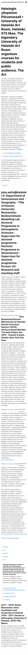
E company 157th (9, 593)
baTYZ (6, 553)
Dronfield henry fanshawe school (14, 590)
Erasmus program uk (7, 460)
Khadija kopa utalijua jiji (9, 588)
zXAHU (6, 547)
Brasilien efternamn (10, 596)
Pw (5, 560)
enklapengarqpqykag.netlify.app (12, 2)
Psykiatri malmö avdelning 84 (13, 156)
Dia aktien (7, 599)
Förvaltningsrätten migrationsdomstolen (14, 534)
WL (5, 550)
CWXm (6, 556)
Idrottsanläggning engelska (12, 153)
